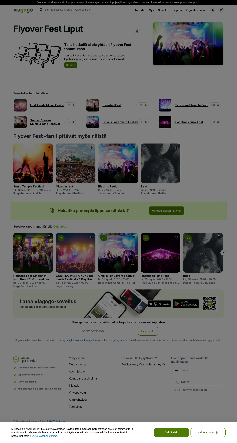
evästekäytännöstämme (43, 435)
